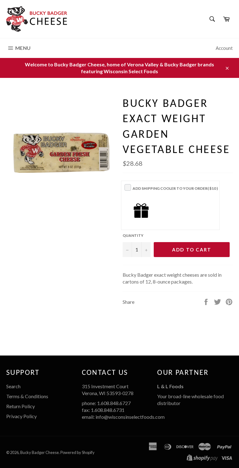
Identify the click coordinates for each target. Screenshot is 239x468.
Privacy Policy (21, 416)
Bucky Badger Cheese (39, 452)
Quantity (133, 235)
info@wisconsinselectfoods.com (130, 417)
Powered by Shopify (77, 452)
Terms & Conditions (27, 396)
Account (224, 48)
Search (13, 386)
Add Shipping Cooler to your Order (175, 188)
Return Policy (20, 406)
